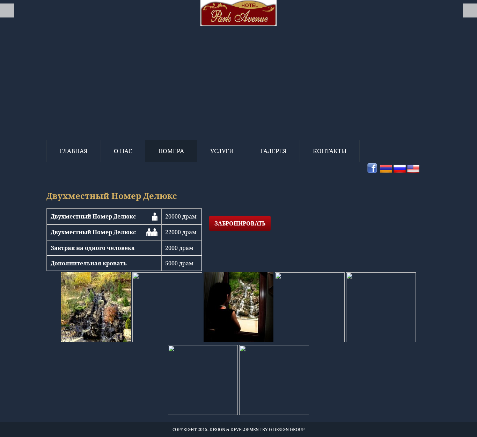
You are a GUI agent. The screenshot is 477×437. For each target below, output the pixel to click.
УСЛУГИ (222, 151)
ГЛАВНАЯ (74, 151)
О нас (123, 151)
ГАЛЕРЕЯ (273, 151)
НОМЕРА (171, 151)
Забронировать (239, 223)
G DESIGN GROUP (286, 429)
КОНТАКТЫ (329, 151)
